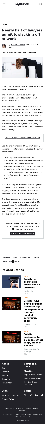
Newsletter (7, 383)
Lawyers (6, 257)
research (36, 257)
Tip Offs (5, 375)
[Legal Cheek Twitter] (25, 395)
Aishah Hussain (18, 45)
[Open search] (40, 4)
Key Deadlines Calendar (30, 383)
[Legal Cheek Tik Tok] (42, 395)
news (26, 276)
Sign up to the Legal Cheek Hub (22, 233)
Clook (27, 420)
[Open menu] (4, 4)
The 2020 (22, 138)
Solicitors (7, 261)
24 (27, 293)
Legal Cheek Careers (33, 375)
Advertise (6, 379)
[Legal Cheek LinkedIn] (36, 395)
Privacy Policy (8, 399)
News (5, 25)
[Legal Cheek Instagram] (31, 395)
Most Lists (28, 371)
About (4, 368)
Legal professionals (21, 257)
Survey (17, 261)
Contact (5, 372)
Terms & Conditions (10, 395)
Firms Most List (22, 205)
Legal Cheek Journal (33, 378)
